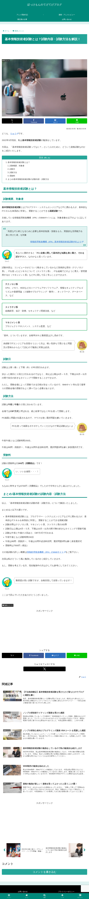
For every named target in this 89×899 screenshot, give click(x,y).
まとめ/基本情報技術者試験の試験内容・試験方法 (28, 179)
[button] (82, 532)
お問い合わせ (23, 891)
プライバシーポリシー (66, 891)
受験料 (12, 176)
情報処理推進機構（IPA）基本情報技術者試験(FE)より (55, 242)
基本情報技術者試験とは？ (19, 162)
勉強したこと (8, 605)
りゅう (13, 133)
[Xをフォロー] (44, 669)
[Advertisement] (44, 51)
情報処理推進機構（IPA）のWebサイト (45, 552)
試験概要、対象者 (17, 166)
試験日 (12, 169)
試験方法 (13, 172)
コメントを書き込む (44, 871)
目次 (41, 157)
